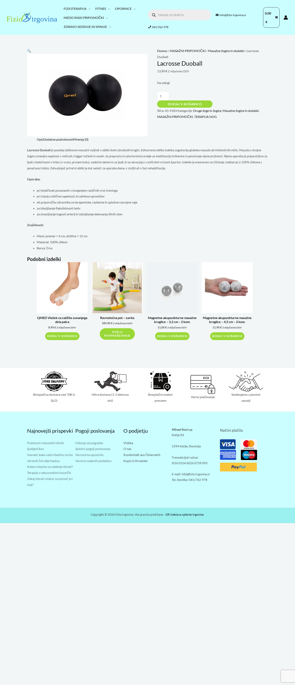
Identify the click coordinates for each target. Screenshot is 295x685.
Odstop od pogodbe (89, 443)
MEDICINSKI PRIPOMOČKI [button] (84, 17)
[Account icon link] (286, 17)
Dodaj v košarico (185, 104)
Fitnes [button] (100, 8)
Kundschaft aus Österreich (141, 455)
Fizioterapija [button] (75, 8)
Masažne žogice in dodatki (226, 51)
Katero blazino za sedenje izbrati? (50, 466)
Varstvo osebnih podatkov (93, 461)
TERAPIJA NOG (205, 117)
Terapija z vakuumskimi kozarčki (49, 472)
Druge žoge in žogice (207, 110)
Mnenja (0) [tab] (80, 139)
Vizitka (128, 443)
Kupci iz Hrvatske (135, 461)
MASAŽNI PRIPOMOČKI (188, 51)
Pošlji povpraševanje (117, 333)
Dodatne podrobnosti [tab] (58, 139)
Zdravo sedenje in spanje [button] (85, 27)
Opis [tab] (40, 139)
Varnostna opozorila (89, 455)
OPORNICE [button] (123, 8)
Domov (162, 51)
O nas (127, 449)
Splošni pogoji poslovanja (92, 449)
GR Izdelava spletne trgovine (184, 514)
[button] (29, 51)
